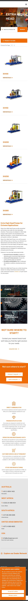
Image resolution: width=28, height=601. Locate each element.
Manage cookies (13, 595)
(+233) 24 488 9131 (9, 503)
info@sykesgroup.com (10, 538)
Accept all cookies (13, 591)
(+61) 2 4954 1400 (9, 491)
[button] (26, 4)
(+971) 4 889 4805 (9, 526)
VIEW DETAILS (7, 77)
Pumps (7, 23)
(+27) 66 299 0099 (9, 515)
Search (22, 29)
